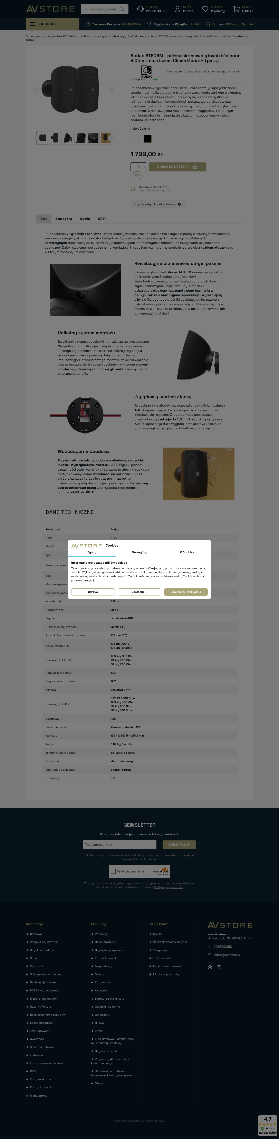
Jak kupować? (40, 1031)
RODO (33, 1071)
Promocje (101, 934)
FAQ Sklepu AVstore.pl (45, 990)
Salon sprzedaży (41, 1023)
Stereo (99, 1083)
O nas (34, 958)
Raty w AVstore (40, 1006)
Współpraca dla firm (43, 998)
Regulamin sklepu (42, 950)
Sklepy (99, 974)
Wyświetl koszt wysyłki (155, 190)
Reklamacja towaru (43, 982)
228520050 (223, 947)
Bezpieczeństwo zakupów (48, 1015)
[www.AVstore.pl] (50, 9)
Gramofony (102, 1015)
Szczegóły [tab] (63, 219)
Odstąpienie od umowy (46, 974)
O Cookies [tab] (187, 552)
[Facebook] (210, 967)
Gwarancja (37, 1039)
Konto (157, 934)
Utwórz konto (161, 958)
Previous (36, 90)
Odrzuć (93, 592)
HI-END (99, 1023)
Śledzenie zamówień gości (170, 942)
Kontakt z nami (40, 1087)
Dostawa (36, 934)
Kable (99, 1031)
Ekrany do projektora (109, 998)
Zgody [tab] (91, 552)
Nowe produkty (105, 942)
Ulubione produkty (166, 974)
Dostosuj (138, 592)
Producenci (102, 982)
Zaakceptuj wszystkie (186, 592)
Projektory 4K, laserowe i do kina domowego (112, 1061)
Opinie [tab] (85, 219)
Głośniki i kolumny (107, 1006)
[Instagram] (219, 967)
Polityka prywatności (44, 942)
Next (111, 90)
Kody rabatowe (40, 1079)
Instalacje (36, 1055)
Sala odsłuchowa (42, 1047)
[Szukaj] (122, 9)
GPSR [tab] (102, 219)
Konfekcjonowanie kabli (46, 1063)
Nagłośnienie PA (106, 1051)
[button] (183, 9)
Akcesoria (101, 990)
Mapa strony (39, 1095)
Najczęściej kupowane (110, 950)
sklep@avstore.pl (227, 955)
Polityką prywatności (168, 887)
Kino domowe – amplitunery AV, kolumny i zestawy (112, 1041)
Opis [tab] (43, 219)
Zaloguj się (159, 950)
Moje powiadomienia (167, 966)
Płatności (36, 966)
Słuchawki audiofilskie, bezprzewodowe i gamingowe (111, 1073)
